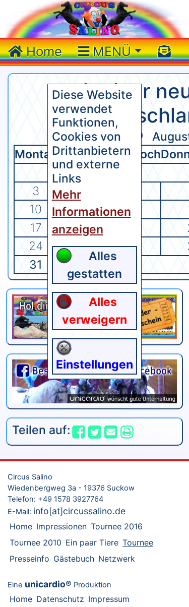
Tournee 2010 (35, 542)
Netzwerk (116, 559)
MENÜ (110, 51)
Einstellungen (94, 364)
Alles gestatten (94, 265)
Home (42, 51)
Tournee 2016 (117, 526)
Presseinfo (29, 559)
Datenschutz (60, 599)
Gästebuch (73, 559)
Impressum (109, 599)
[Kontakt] (164, 51)
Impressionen (61, 526)
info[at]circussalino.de (79, 511)
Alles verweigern (94, 311)
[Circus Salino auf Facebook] (94, 381)
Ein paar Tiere (92, 542)
